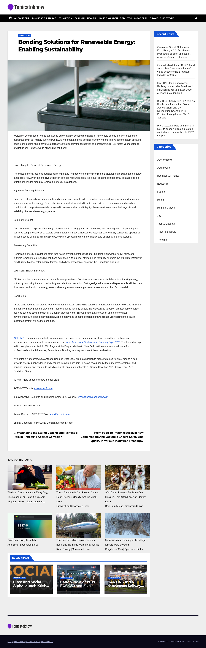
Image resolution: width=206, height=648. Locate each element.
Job (122, 18)
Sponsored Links (36, 501)
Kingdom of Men (16, 501)
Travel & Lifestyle (162, 18)
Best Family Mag (114, 506)
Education (65, 18)
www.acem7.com (43, 388)
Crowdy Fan (63, 506)
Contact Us (163, 641)
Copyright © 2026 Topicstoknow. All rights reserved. (30, 641)
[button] (196, 18)
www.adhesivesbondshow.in (93, 397)
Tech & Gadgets (137, 18)
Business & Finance (44, 18)
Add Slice (13, 544)
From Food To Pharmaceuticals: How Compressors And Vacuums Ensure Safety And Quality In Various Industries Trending (112, 436)
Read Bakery (63, 549)
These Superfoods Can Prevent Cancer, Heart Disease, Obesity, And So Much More (77, 497)
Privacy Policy (177, 641)
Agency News (24, 35)
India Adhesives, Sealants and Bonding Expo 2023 (93, 342)
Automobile (22, 18)
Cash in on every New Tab (22, 540)
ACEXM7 (19, 338)
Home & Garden (108, 18)
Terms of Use (192, 641)
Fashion (79, 18)
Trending (162, 239)
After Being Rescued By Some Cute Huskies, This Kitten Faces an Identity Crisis (125, 497)
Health (91, 18)
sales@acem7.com (59, 414)
